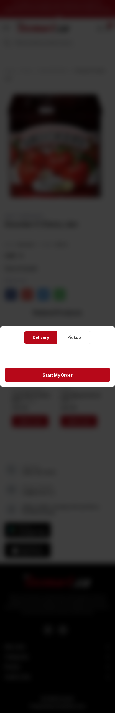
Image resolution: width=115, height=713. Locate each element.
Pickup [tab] (74, 337)
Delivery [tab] (41, 337)
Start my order (57, 375)
